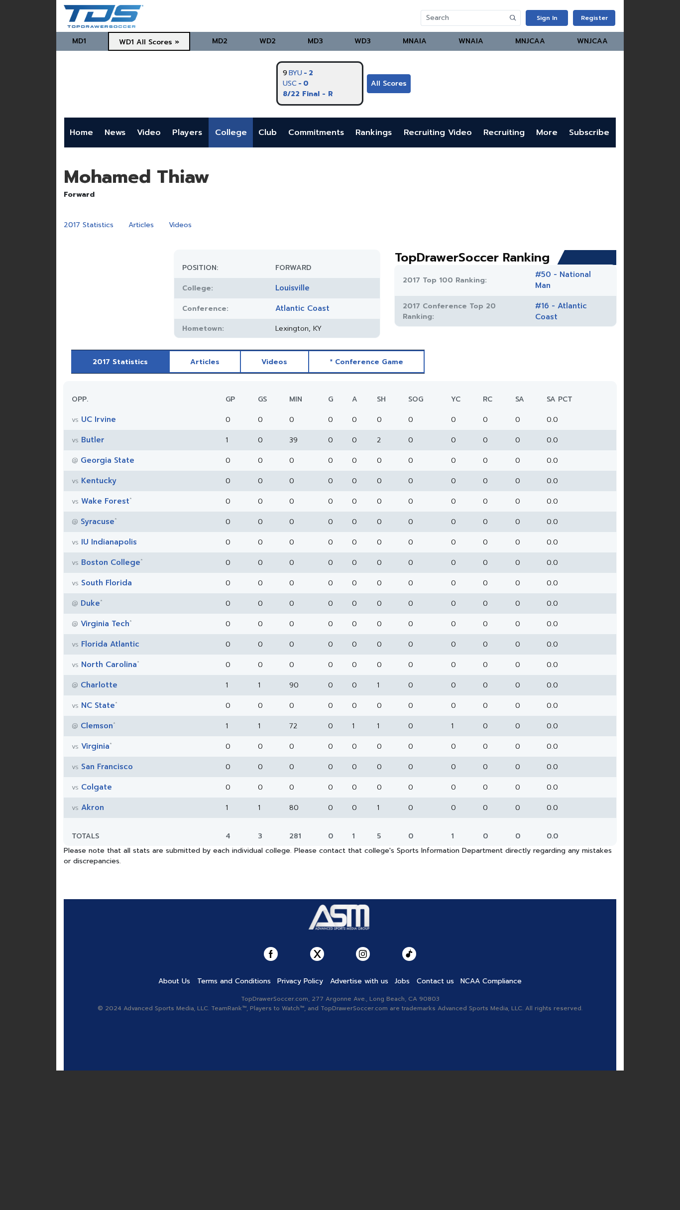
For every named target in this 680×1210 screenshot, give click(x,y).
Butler (93, 439)
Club (267, 132)
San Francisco (107, 766)
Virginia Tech (105, 623)
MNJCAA (530, 41)
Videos (180, 225)
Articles (141, 225)
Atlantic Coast (302, 308)
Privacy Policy (300, 981)
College (231, 132)
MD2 (219, 41)
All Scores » (157, 42)
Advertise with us (359, 981)
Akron (92, 807)
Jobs (402, 981)
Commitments (316, 132)
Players (187, 132)
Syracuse (97, 521)
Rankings (373, 132)
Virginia (95, 746)
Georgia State (107, 460)
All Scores (389, 83)
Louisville (292, 287)
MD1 (79, 41)
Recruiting (504, 132)
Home (81, 132)
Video (149, 132)
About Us (174, 981)
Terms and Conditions (234, 981)
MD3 (315, 41)
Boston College (110, 562)
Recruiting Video (438, 132)
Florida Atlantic (110, 644)
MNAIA (415, 41)
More (547, 132)
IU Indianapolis (109, 542)
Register (594, 17)
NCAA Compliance (491, 981)
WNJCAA (592, 41)
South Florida (106, 582)
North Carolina (109, 664)
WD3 (362, 41)
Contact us (435, 981)
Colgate (96, 787)
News (115, 132)
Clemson (97, 725)
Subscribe (589, 132)
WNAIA (470, 41)
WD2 (267, 41)
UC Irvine (98, 419)
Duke (90, 603)
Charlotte (99, 684)
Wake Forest (105, 501)
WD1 (126, 42)
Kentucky (98, 480)
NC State (98, 705)
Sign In (547, 17)
